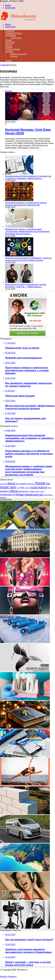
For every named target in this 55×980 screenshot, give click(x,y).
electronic (31, 484)
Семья (8, 47)
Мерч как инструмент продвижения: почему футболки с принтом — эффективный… (25, 285)
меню (38, 491)
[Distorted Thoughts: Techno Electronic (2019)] (25, 671)
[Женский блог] (18, 20)
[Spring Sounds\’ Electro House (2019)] (25, 585)
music (4, 487)
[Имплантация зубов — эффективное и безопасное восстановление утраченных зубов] (25, 699)
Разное (9, 52)
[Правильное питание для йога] (25, 785)
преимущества (33, 494)
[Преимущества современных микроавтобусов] (25, 842)
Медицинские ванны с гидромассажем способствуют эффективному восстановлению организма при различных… (27, 231)
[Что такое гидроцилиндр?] (25, 642)
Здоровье (10, 36)
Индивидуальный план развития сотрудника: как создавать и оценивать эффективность (28, 177)
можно (42, 491)
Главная (4, 65)
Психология (15, 38)
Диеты (8, 45)
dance (11, 483)
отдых (19, 494)
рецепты (3, 497)
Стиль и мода (12, 49)
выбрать (4, 491)
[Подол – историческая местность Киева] (25, 557)
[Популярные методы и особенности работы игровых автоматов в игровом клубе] (19, 200)
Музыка (13, 56)
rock (22, 487)
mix (48, 483)
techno (34, 487)
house (40, 483)
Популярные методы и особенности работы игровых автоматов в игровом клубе (26, 204)
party (13, 487)
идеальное (23, 491)
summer (27, 488)
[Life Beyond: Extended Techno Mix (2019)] (25, 614)
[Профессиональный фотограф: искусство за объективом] (25, 928)
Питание (10, 42)
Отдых (8, 40)
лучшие (32, 491)
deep (18, 484)
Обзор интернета (18, 54)
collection (3, 484)
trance (43, 487)
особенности (7, 494)
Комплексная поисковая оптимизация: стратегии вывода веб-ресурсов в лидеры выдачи (28, 259)
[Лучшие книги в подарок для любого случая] (25, 728)
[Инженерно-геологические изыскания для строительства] (25, 528)
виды (49, 488)
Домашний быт (13, 33)
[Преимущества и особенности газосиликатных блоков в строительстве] (25, 814)
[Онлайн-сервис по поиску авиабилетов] (25, 756)
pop (18, 488)
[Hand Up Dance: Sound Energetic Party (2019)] (25, 899)
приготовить (48, 495)
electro (23, 483)
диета (13, 491)
